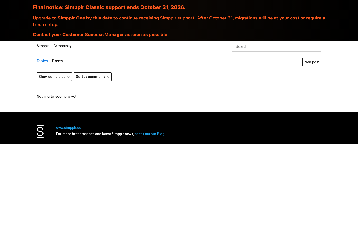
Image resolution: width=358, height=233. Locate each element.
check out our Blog (150, 134)
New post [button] (312, 62)
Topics (42, 61)
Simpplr (43, 46)
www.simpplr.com (70, 128)
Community (63, 46)
